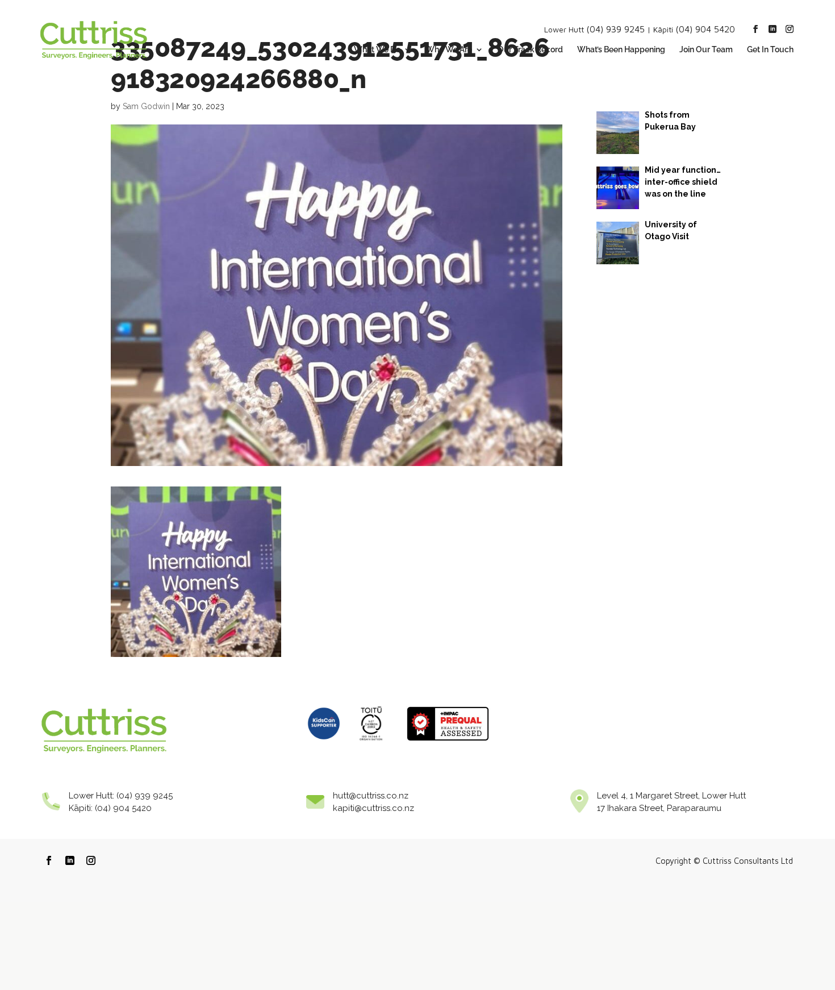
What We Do (377, 49)
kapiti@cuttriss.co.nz (373, 808)
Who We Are (449, 49)
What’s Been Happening (621, 49)
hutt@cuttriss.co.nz (370, 796)
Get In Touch (770, 49)
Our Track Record (530, 49)
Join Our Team (706, 49)
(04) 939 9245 (615, 29)
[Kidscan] (323, 744)
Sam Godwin (146, 106)
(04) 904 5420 (705, 29)
